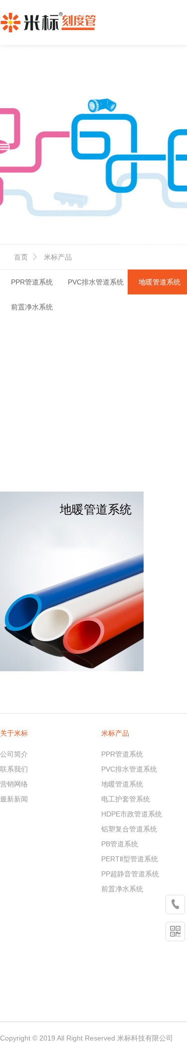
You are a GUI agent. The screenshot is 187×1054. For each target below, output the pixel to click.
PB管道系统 (119, 844)
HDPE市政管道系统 (131, 814)
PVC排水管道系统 (96, 282)
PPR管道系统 (32, 282)
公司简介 (14, 754)
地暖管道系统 (122, 784)
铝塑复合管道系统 (129, 829)
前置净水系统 (32, 307)
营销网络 (14, 784)
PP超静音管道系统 (130, 874)
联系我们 (14, 769)
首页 (21, 257)
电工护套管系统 (125, 799)
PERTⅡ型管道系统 (129, 859)
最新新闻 (14, 799)
